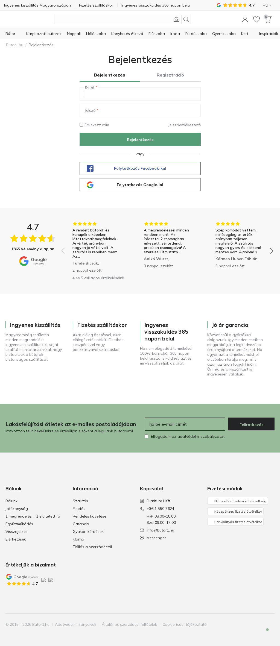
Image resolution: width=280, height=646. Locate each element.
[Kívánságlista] (256, 19)
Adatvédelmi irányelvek (75, 624)
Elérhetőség (16, 539)
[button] (245, 19)
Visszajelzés (16, 531)
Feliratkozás (251, 424)
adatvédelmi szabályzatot (200, 436)
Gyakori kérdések (88, 531)
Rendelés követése (89, 516)
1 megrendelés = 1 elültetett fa (32, 516)
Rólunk (11, 500)
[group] (96, 247)
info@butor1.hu (160, 530)
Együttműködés (19, 523)
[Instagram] (251, 624)
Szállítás (80, 500)
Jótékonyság (16, 508)
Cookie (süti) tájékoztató (184, 624)
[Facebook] (242, 624)
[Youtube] (260, 624)
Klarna (78, 539)
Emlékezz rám (96, 124)
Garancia (81, 523)
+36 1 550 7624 (160, 508)
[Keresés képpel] (176, 19)
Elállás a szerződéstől (92, 546)
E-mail (90, 87)
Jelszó (90, 110)
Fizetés (79, 508)
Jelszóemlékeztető (184, 124)
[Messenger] (263, 634)
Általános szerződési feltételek (129, 624)
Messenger (156, 537)
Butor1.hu (14, 44)
